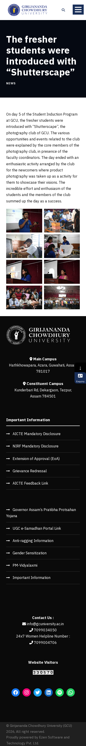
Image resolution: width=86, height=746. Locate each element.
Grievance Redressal (30, 471)
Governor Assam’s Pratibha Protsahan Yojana (41, 512)
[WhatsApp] (71, 692)
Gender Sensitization (30, 553)
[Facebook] (15, 692)
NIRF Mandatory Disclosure (35, 446)
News (11, 83)
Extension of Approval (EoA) (36, 458)
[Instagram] (26, 692)
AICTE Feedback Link (30, 483)
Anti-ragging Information (33, 540)
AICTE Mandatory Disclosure (37, 433)
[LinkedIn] (48, 692)
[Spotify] (59, 692)
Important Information (31, 577)
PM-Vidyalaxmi (25, 565)
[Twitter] (37, 692)
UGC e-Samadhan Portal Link (37, 528)
